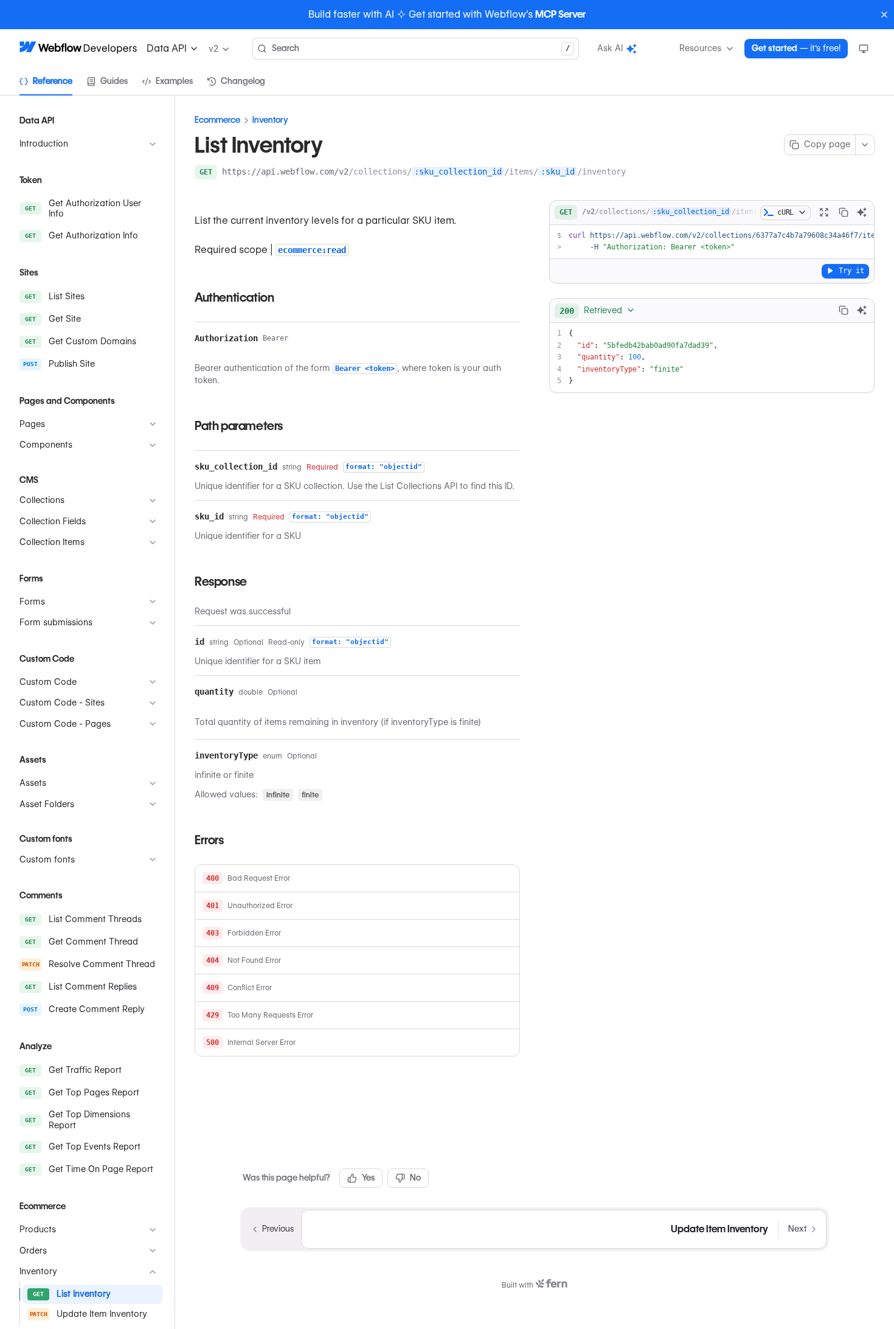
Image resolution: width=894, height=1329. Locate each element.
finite (310, 794)
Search (421, 48)
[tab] (46, 81)
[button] (357, 878)
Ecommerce (217, 120)
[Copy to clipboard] (843, 212)
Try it (851, 270)
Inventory (270, 120)
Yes (368, 1177)
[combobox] (597, 310)
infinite (277, 794)
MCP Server (560, 14)
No (415, 1177)
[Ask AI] (861, 212)
